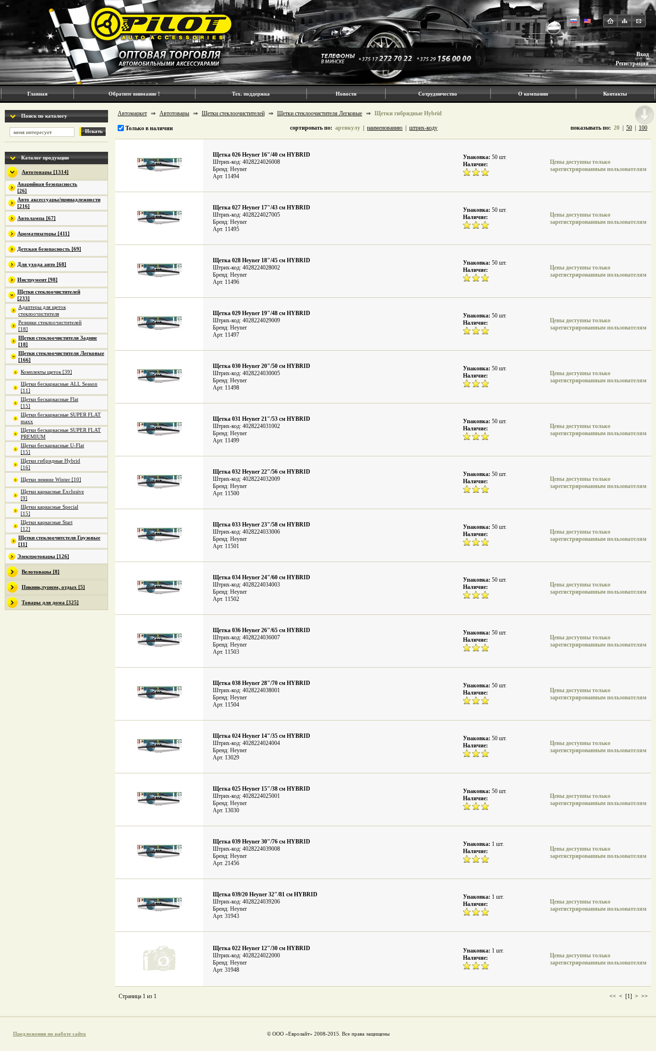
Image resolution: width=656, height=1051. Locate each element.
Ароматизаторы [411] (43, 233)
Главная (37, 94)
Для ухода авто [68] (41, 264)
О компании (533, 94)
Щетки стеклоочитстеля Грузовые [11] (59, 541)
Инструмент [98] (37, 279)
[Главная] (610, 20)
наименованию (384, 127)
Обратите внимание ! (134, 94)
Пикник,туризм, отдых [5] (53, 587)
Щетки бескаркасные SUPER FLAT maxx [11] (61, 418)
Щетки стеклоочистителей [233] (48, 295)
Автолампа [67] (36, 218)
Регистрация (632, 63)
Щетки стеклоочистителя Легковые (319, 113)
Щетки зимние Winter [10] (51, 479)
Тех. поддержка (251, 94)
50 (629, 127)
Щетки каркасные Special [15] (49, 510)
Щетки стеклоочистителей (233, 113)
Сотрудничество (437, 94)
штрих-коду (423, 127)
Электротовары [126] (43, 556)
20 (617, 127)
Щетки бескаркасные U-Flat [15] (52, 448)
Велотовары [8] (41, 571)
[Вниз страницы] (644, 114)
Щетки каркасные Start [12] (47, 525)
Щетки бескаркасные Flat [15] (49, 402)
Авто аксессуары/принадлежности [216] (58, 202)
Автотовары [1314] (45, 172)
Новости (346, 94)
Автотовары (174, 113)
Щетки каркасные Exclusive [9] (52, 495)
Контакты (615, 94)
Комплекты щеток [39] (46, 372)
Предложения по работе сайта (49, 1034)
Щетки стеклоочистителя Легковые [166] (61, 356)
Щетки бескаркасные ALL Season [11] (59, 387)
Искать (94, 131)
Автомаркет (132, 113)
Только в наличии (148, 128)
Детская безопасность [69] (49, 249)
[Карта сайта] (624, 20)
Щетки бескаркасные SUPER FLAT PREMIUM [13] (61, 433)
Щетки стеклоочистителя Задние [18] (57, 341)
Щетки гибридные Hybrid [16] (50, 464)
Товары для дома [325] (50, 602)
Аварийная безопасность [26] (47, 187)
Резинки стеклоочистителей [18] (50, 325)
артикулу (347, 127)
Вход (642, 54)
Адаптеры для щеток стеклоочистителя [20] (42, 311)
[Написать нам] (638, 20)
